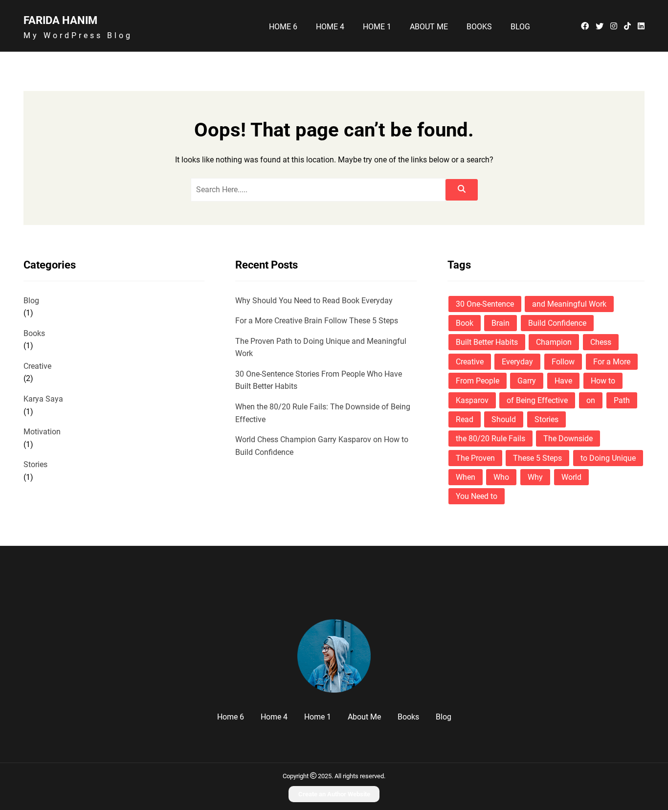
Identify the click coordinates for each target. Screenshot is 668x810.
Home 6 (283, 27)
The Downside (568, 438)
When (465, 477)
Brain (500, 323)
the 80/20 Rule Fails (490, 438)
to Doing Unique (608, 458)
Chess (600, 342)
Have (563, 380)
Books (479, 27)
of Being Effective (537, 400)
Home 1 (377, 27)
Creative (37, 366)
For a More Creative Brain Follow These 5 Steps (316, 320)
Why (535, 477)
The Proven (475, 458)
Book (464, 323)
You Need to (476, 496)
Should (503, 419)
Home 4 (330, 27)
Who (501, 477)
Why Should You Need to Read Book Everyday (314, 300)
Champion (554, 342)
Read (464, 419)
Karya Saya (43, 399)
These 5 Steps (537, 458)
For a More (611, 361)
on (590, 400)
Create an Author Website (334, 794)
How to (603, 380)
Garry (526, 380)
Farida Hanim (60, 20)
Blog (520, 27)
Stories (35, 464)
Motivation (42, 431)
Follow (563, 361)
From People (477, 380)
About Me (429, 27)
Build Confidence (557, 323)
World (571, 477)
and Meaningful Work (569, 304)
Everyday (517, 361)
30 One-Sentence (485, 304)
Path (622, 400)
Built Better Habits (487, 342)
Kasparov (472, 400)
